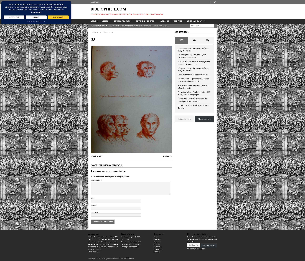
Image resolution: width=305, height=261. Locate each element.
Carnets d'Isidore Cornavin (130, 244)
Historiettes (158, 249)
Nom (93, 198)
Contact (178, 21)
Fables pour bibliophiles (129, 247)
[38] (131, 152)
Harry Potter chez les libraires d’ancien (192, 75)
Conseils (157, 252)
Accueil (94, 21)
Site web (94, 212)
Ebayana (157, 242)
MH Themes (130, 259)
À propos (164, 21)
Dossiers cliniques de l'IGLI (130, 237)
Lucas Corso (125, 239)
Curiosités (157, 247)
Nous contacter (192, 249)
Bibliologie (157, 239)
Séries (105, 21)
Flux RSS (202, 249)
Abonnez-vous (204, 119)
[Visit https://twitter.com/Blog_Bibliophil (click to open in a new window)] (215, 2)
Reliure (156, 237)
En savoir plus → (94, 252)
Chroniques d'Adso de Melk (131, 242)
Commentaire (96, 180)
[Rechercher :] (202, 25)
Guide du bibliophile (196, 21)
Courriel (94, 205)
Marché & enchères (145, 21)
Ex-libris (157, 244)
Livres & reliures (122, 21)
